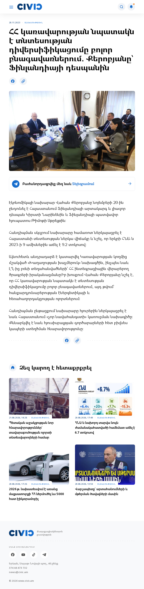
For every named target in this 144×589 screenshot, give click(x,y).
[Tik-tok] (34, 554)
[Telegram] (44, 554)
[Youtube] (23, 554)
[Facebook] (12, 554)
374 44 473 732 (18, 568)
